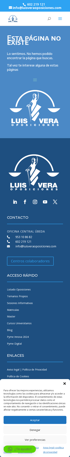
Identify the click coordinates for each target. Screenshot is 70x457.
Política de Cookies (18, 376)
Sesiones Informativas (20, 303)
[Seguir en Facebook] (25, 202)
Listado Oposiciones (19, 289)
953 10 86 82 (23, 237)
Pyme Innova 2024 (18, 337)
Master (11, 316)
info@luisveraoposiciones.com (35, 246)
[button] (64, 383)
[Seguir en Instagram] (35, 202)
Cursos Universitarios (19, 323)
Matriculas (13, 310)
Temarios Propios (17, 296)
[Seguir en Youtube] (45, 202)
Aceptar (35, 420)
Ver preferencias (35, 439)
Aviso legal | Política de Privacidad (27, 369)
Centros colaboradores (30, 261)
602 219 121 (23, 242)
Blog (9, 330)
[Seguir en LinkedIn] (15, 202)
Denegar (35, 430)
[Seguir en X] (55, 202)
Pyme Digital (14, 343)
